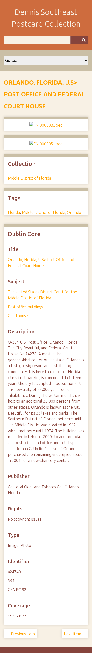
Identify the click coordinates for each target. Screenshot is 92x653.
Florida (14, 212)
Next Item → (75, 634)
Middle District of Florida (29, 178)
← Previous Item (20, 634)
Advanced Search (74, 40)
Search (83, 40)
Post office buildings (25, 307)
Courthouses (19, 315)
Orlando (74, 212)
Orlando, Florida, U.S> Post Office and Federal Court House (44, 94)
